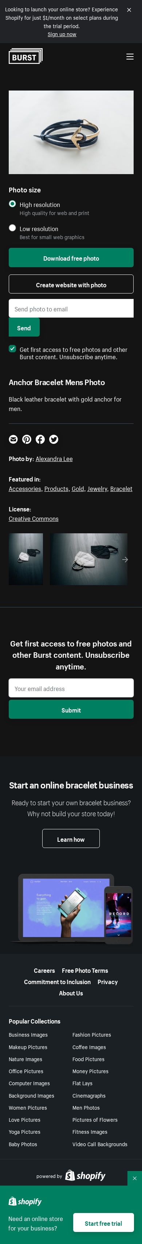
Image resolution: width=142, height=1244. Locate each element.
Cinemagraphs (89, 1095)
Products (56, 487)
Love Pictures (24, 1119)
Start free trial (103, 1222)
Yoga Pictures (24, 1131)
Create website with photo (71, 284)
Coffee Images (89, 1047)
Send (24, 327)
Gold (78, 487)
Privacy (108, 981)
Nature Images (25, 1059)
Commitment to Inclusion (57, 981)
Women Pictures (28, 1107)
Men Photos (86, 1107)
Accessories (25, 487)
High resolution (40, 204)
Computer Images (29, 1083)
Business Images (28, 1034)
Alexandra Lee (54, 457)
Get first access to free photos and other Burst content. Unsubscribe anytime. (73, 352)
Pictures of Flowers (95, 1119)
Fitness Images (89, 1131)
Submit (71, 709)
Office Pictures (26, 1071)
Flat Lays (82, 1083)
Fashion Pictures (91, 1034)
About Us (71, 992)
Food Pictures (88, 1059)
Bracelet (121, 487)
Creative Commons (34, 517)
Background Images (31, 1095)
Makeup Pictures (28, 1047)
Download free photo (71, 257)
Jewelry (97, 487)
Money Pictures (90, 1071)
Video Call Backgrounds (99, 1144)
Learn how (71, 838)
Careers (44, 969)
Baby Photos (23, 1144)
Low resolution (39, 228)
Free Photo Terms (85, 969)
